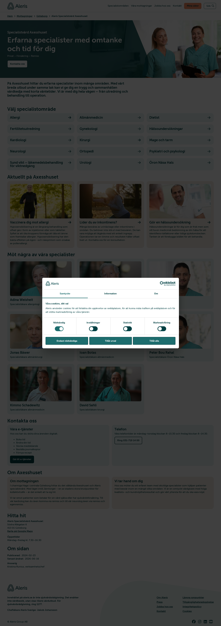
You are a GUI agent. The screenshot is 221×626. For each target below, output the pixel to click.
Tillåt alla (154, 341)
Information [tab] (110, 293)
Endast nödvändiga (67, 341)
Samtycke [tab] (65, 293)
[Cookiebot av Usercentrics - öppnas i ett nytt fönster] (162, 283)
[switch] (93, 328)
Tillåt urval (110, 341)
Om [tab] (156, 293)
